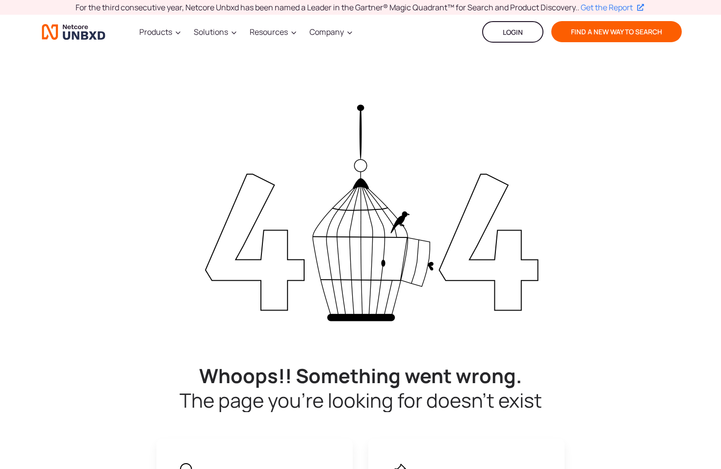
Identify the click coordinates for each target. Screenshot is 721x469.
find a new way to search (616, 31)
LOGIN (513, 32)
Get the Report (607, 7)
